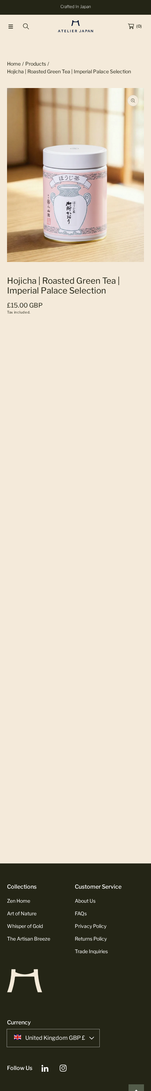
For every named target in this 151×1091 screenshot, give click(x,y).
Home (14, 64)
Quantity (17, 394)
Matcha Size (21, 334)
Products (35, 64)
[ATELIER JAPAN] (75, 26)
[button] (10, 26)
